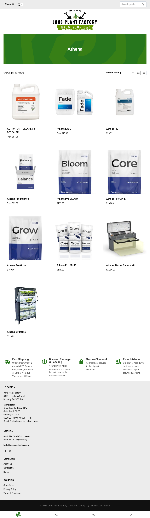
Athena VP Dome (16, 332)
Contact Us (9, 468)
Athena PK (112, 128)
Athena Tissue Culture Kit (120, 265)
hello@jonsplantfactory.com (16, 445)
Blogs (6, 472)
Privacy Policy (10, 489)
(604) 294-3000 (11, 436)
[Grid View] (138, 73)
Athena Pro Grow (16, 265)
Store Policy (9, 485)
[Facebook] (6, 451)
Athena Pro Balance (18, 198)
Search (143, 4)
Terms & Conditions (13, 493)
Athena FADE (64, 128)
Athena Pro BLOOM (67, 198)
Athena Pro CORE (116, 198)
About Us (8, 464)
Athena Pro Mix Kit (67, 265)
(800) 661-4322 (11, 439)
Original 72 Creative (100, 505)
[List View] (144, 73)
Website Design (78, 505)
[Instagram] (10, 451)
